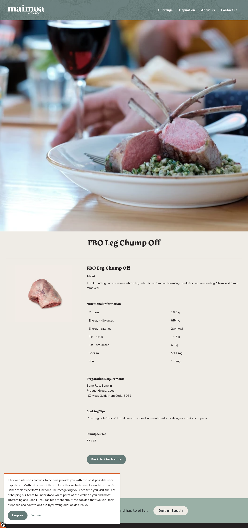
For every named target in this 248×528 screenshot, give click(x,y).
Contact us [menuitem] (229, 10)
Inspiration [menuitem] (187, 10)
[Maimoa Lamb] (26, 10)
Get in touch (171, 510)
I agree (17, 515)
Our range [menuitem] (165, 10)
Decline (35, 515)
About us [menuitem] (208, 10)
